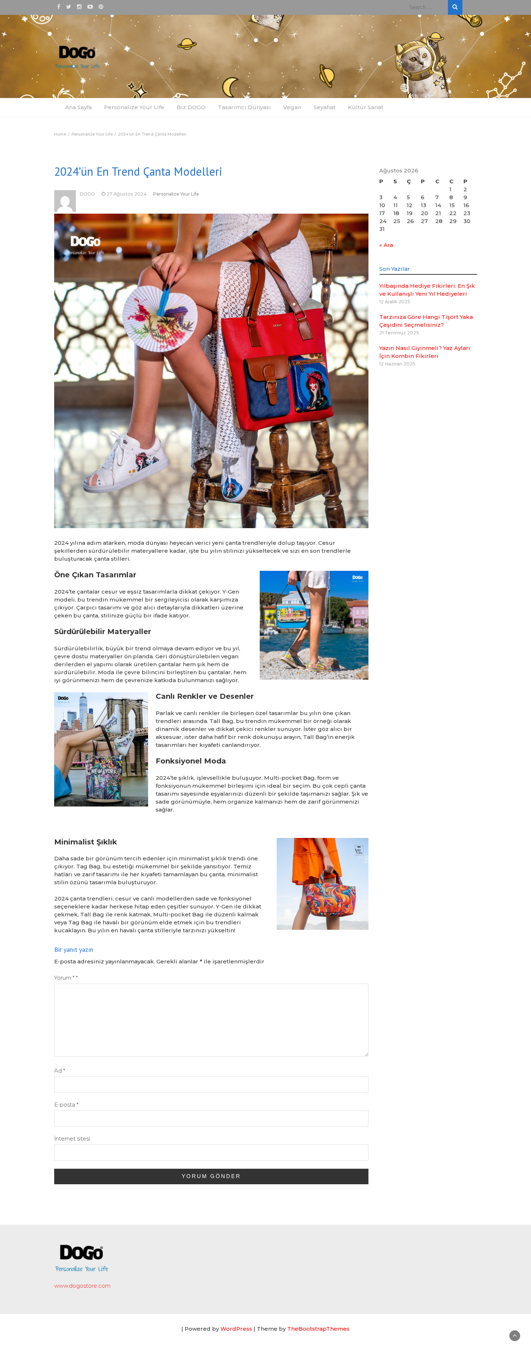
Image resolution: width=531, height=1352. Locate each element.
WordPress (236, 1328)
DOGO (87, 194)
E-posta (66, 1104)
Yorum (66, 977)
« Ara (386, 244)
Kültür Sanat (365, 107)
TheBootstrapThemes (318, 1328)
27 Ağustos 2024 (127, 194)
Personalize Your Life (134, 107)
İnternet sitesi (72, 1138)
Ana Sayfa (78, 107)
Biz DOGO (191, 107)
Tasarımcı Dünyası (244, 107)
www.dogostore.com (82, 1285)
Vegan (292, 107)
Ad (59, 1070)
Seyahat (325, 107)
